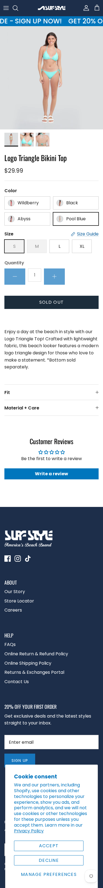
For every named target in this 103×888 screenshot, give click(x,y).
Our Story (14, 591)
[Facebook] (7, 558)
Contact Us (16, 681)
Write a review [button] (51, 474)
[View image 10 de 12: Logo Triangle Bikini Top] (11, 139)
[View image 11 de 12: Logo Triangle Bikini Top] (27, 139)
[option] (51, 77)
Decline (49, 860)
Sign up (20, 760)
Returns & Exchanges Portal (34, 672)
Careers (13, 610)
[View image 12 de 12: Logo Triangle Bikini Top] (42, 139)
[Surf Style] (51, 8)
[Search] (18, 8)
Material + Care (21, 408)
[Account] (85, 8)
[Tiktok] (28, 558)
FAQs (10, 644)
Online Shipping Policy (27, 663)
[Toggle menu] (6, 8)
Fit (7, 392)
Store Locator (19, 601)
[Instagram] (18, 558)
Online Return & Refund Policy (36, 654)
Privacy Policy (29, 831)
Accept (49, 846)
